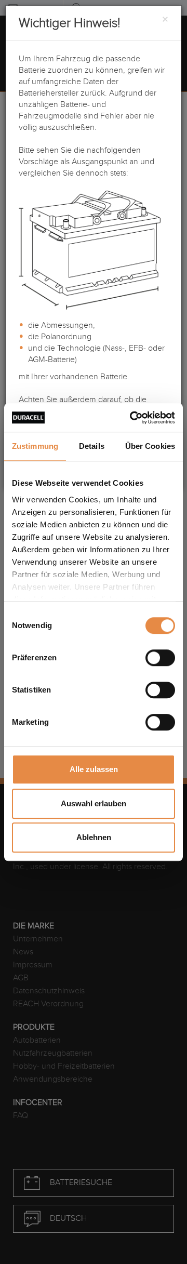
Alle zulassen (94, 769)
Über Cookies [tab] (150, 446)
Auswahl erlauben (93, 803)
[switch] (160, 657)
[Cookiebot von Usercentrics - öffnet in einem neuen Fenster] (132, 417)
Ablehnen (93, 837)
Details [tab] (91, 446)
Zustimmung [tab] (35, 446)
